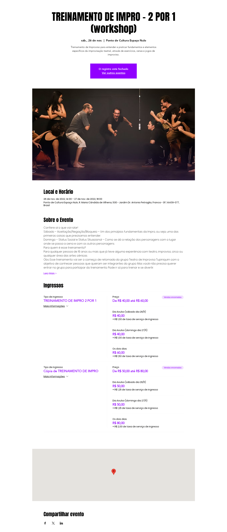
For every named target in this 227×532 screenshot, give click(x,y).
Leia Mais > (50, 273)
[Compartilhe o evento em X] (53, 523)
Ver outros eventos (113, 73)
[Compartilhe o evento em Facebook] (45, 523)
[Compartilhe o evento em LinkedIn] (61, 523)
